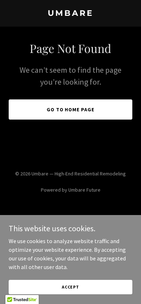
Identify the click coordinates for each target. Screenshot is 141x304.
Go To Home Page (71, 109)
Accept (70, 287)
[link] (70, 13)
